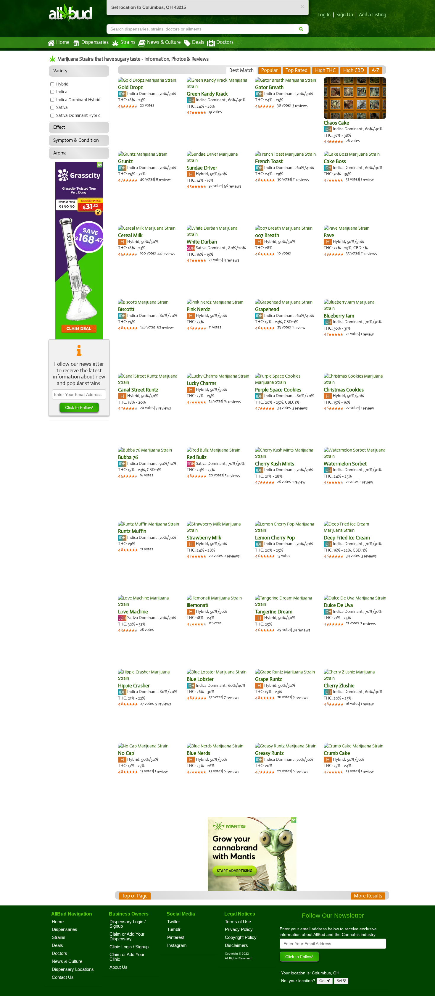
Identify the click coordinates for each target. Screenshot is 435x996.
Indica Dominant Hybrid (78, 99)
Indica (61, 91)
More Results (368, 896)
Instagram (177, 945)
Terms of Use (238, 921)
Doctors (224, 42)
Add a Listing (372, 15)
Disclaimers (236, 945)
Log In (324, 15)
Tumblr (174, 929)
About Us (118, 967)
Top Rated (296, 70)
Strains (127, 42)
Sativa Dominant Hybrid (78, 115)
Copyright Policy (241, 937)
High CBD (353, 70)
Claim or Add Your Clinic (126, 957)
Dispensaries (95, 42)
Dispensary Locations (73, 969)
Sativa (62, 107)
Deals (198, 42)
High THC (325, 70)
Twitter (173, 921)
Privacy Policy (239, 929)
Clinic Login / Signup (129, 947)
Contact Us (63, 977)
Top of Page (135, 896)
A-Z (375, 70)
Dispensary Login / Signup (127, 924)
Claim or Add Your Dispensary (126, 936)
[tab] (241, 70)
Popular (269, 70)
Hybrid (62, 84)
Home (63, 42)
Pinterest (175, 937)
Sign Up (344, 15)
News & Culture (164, 42)
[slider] (130, 106)
